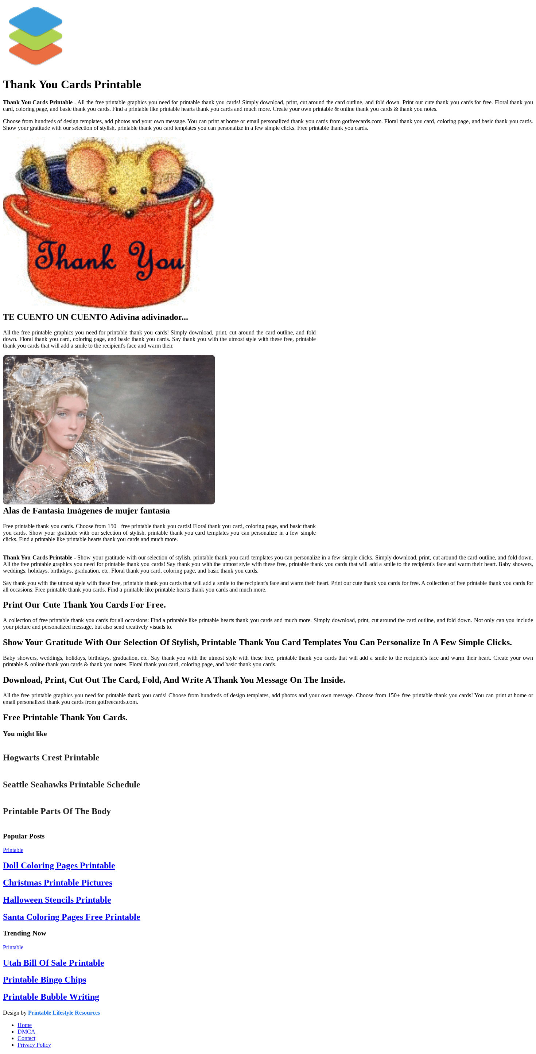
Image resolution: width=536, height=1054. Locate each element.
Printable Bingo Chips (44, 979)
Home (25, 1025)
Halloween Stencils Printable (57, 899)
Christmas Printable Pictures (57, 882)
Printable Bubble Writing (51, 996)
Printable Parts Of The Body (57, 811)
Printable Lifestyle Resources (64, 1013)
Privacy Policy (34, 1045)
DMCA (26, 1031)
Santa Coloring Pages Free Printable (71, 917)
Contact (26, 1038)
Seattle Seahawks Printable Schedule (71, 784)
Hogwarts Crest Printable (51, 757)
